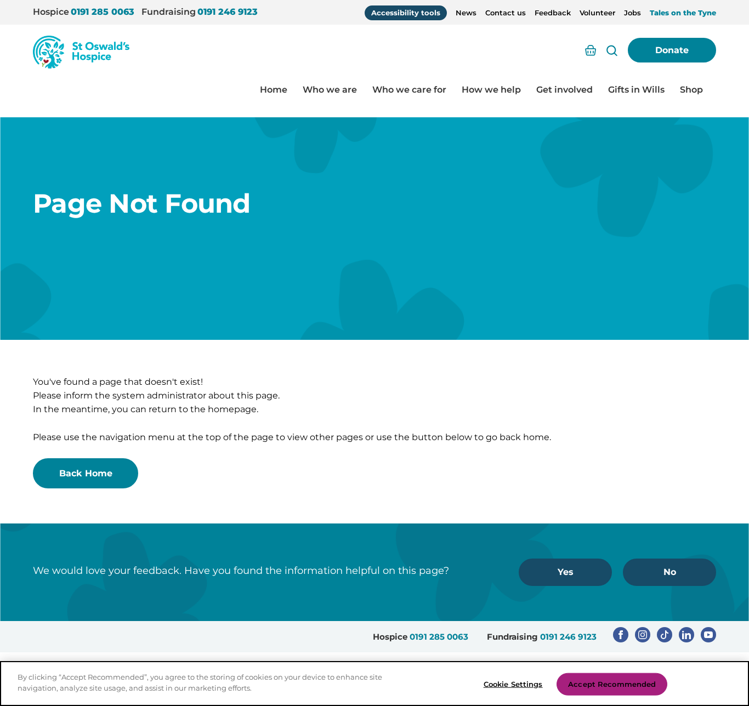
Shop (691, 89)
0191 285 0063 (102, 12)
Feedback (553, 12)
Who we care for (409, 89)
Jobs (632, 12)
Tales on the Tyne (683, 12)
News (466, 12)
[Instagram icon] (642, 634)
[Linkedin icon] (686, 634)
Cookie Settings (513, 684)
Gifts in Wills (636, 89)
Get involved (564, 89)
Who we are (330, 89)
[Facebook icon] (620, 634)
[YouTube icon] (708, 634)
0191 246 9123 (227, 12)
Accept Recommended (612, 684)
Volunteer (597, 12)
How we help (491, 89)
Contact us (505, 12)
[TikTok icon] (664, 634)
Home (273, 89)
